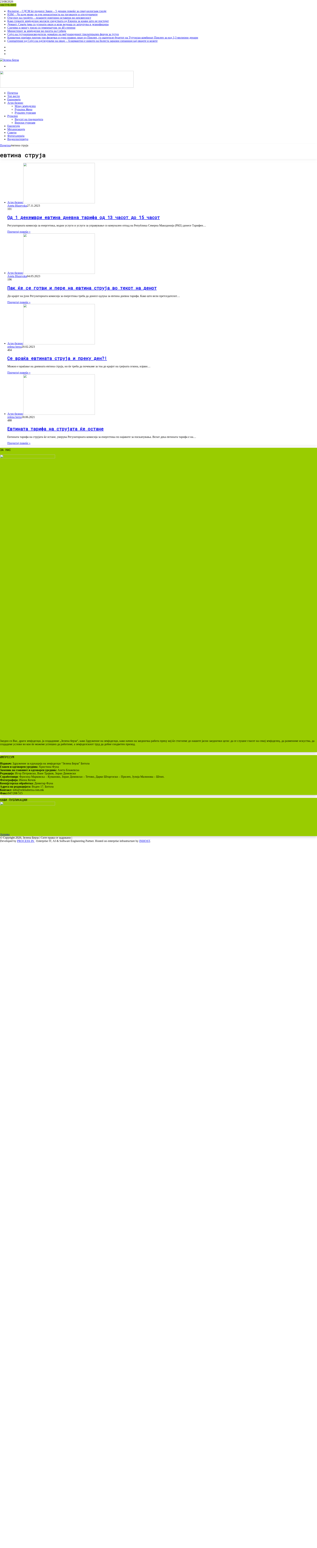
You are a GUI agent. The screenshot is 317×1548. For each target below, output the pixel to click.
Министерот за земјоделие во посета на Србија (36, 31)
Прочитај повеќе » (18, 231)
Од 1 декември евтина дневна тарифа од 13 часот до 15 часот (83, 217)
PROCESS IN (26, 841)
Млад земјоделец (25, 106)
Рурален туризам (25, 112)
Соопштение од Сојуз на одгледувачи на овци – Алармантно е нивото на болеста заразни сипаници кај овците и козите (82, 40)
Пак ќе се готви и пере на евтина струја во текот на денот (82, 288)
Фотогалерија (15, 135)
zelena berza (14, 346)
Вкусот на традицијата (29, 119)
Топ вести (13, 96)
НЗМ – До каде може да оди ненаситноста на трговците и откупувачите (52, 14)
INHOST (144, 841)
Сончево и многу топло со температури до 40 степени (41, 27)
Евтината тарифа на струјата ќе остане (55, 429)
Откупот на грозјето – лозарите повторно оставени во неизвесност (49, 17)
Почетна (12, 92)
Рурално (12, 116)
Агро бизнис (15, 102)
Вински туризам (25, 122)
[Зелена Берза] (9, 60)
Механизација (16, 129)
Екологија (13, 125)
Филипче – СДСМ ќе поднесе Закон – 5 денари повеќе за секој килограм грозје (56, 11)
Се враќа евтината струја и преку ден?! (57, 358)
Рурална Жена (23, 109)
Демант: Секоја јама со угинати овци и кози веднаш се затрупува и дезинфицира (58, 24)
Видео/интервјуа (17, 139)
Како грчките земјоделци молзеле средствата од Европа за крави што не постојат (58, 21)
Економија (14, 99)
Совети (12, 132)
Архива (5, 834)
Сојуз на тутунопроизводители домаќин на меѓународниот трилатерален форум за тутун (63, 34)
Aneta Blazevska (17, 205)
